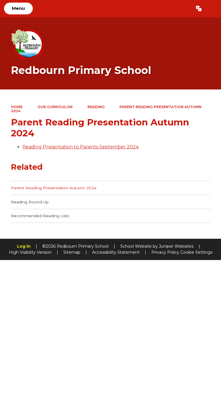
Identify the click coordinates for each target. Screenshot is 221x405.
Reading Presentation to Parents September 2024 (80, 147)
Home (16, 107)
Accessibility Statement (116, 252)
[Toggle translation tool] (199, 8)
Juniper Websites (176, 246)
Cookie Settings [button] (196, 252)
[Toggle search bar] (211, 8)
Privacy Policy (165, 252)
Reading (96, 107)
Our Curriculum (55, 107)
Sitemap (71, 252)
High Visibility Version (30, 252)
